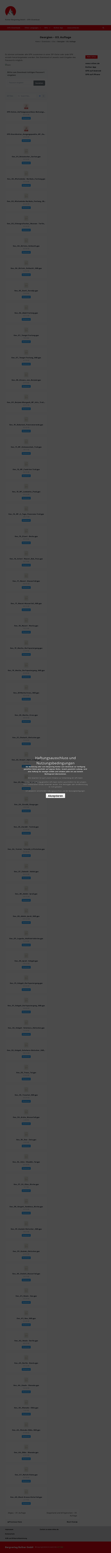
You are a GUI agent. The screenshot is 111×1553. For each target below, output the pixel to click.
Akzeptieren (55, 795)
